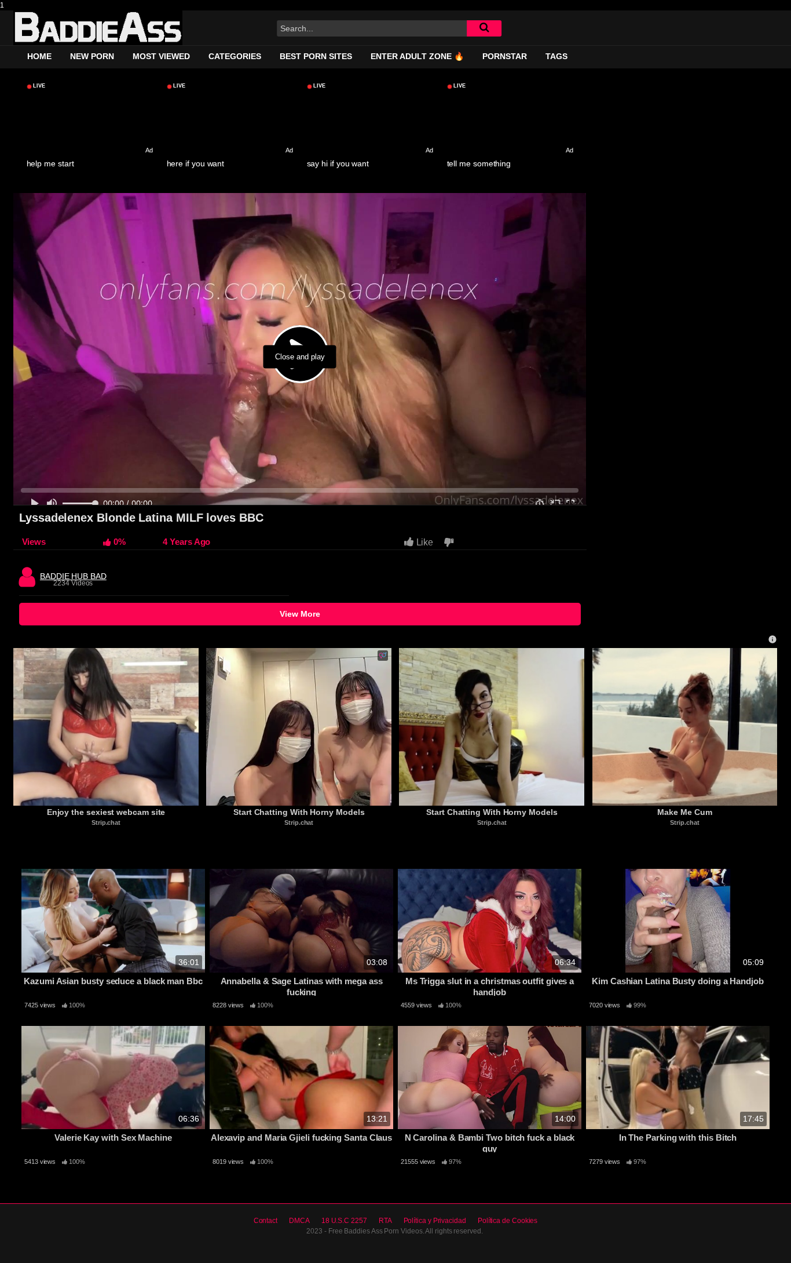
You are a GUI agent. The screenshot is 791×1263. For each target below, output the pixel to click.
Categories (234, 56)
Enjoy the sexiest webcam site (106, 812)
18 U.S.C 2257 (344, 1221)
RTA (385, 1221)
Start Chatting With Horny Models (298, 812)
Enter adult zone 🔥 (417, 56)
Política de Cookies (507, 1221)
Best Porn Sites (316, 56)
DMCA (299, 1221)
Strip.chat (105, 822)
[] (484, 28)
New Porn (92, 56)
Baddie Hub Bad (73, 573)
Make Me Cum (684, 812)
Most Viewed (161, 56)
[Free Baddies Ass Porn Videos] (97, 27)
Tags (556, 56)
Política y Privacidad (435, 1221)
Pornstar (504, 56)
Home (39, 56)
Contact (265, 1221)
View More (300, 613)
